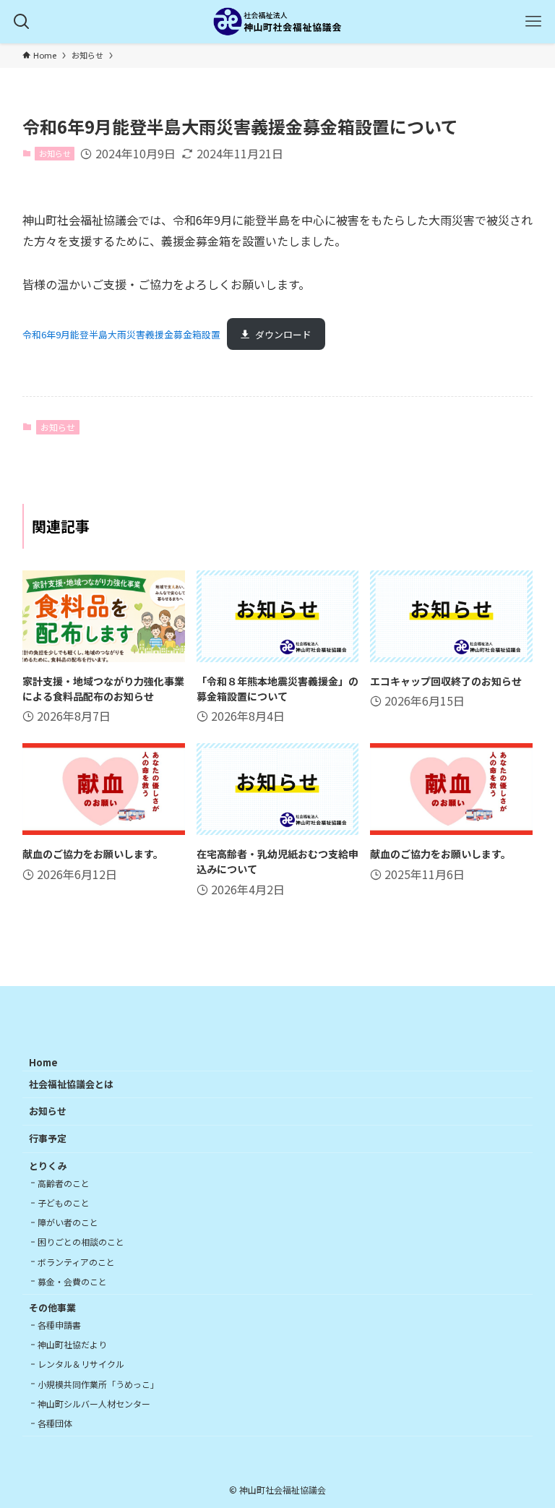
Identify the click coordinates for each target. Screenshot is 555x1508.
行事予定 (47, 1138)
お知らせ (55, 153)
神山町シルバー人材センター (94, 1403)
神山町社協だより (72, 1344)
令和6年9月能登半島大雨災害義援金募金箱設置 (121, 334)
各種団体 (55, 1423)
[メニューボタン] (533, 21)
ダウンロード (283, 334)
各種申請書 (59, 1325)
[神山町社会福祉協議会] (277, 21)
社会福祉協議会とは (71, 1084)
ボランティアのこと (76, 1262)
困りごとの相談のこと (81, 1241)
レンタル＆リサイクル (81, 1364)
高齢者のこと (64, 1183)
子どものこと (64, 1202)
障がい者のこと (68, 1222)
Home (43, 1062)
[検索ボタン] (21, 21)
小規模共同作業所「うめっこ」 (98, 1384)
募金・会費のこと (72, 1281)
